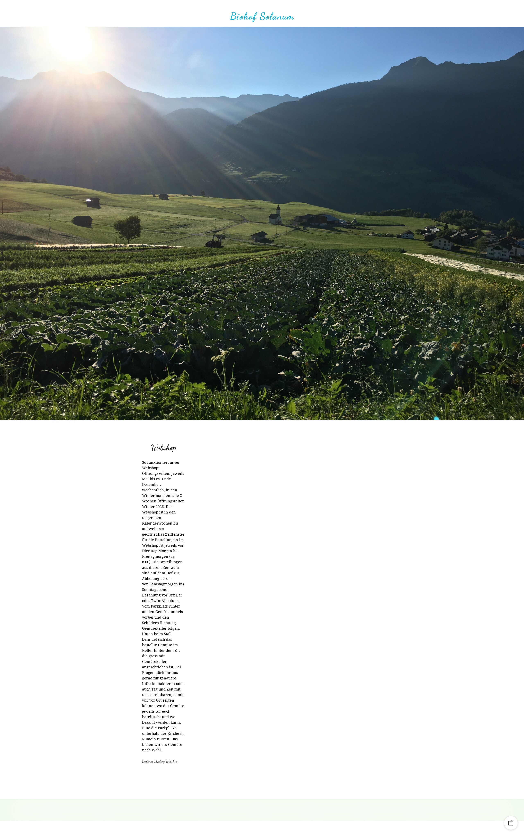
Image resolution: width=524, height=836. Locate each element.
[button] (511, 823)
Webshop (163, 447)
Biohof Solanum (262, 16)
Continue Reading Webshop (159, 761)
